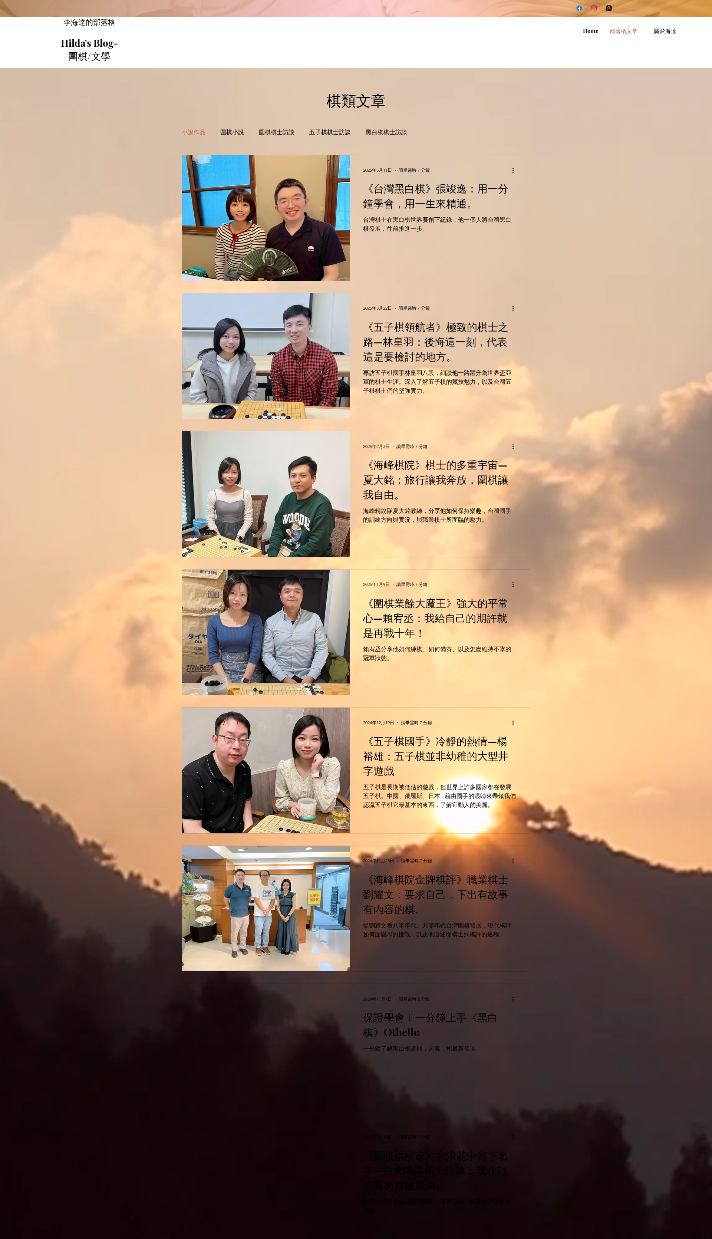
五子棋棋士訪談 (330, 132)
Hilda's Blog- (89, 42)
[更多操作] (515, 170)
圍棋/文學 (89, 55)
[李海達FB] (579, 8)
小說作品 (193, 132)
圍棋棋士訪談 (276, 132)
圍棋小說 (232, 132)
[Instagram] (594, 8)
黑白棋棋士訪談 (386, 132)
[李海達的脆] (609, 8)
